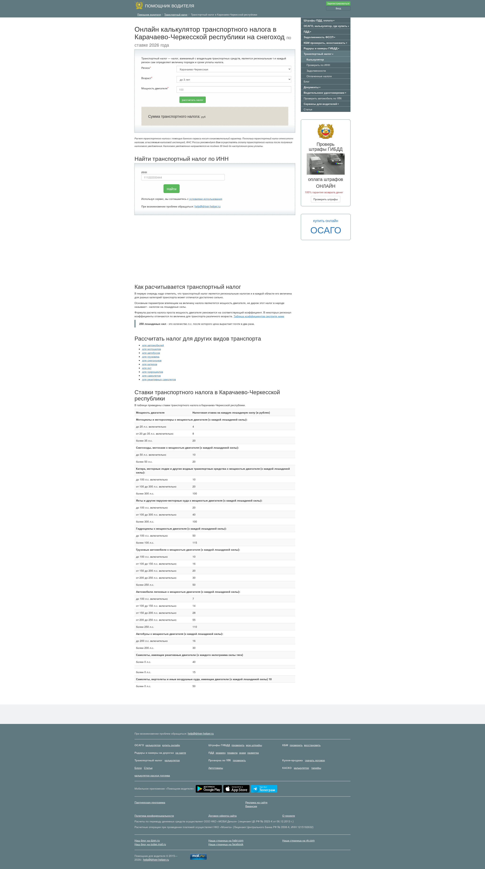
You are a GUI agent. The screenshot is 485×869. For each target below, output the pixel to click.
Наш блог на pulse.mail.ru (150, 844)
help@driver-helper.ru (208, 206)
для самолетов (151, 375)
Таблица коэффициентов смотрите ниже (259, 316)
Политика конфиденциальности (154, 815)
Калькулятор (315, 59)
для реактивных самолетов (159, 379)
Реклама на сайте (256, 802)
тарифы (316, 768)
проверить (238, 745)
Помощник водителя (169, 5)
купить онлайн (171, 745)
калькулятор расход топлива (152, 775)
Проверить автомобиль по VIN (322, 98)
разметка (253, 752)
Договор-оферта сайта (222, 815)
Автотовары (215, 768)
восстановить (312, 745)
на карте (180, 752)
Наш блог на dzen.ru (147, 840)
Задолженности (316, 70)
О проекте (288, 815)
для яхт (146, 368)
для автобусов (151, 353)
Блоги (138, 768)
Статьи (308, 109)
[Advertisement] (215, 249)
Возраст (146, 78)
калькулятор (153, 745)
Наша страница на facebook (225, 844)
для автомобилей (153, 345)
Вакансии (251, 806)
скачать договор (315, 760)
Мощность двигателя (154, 88)
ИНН (144, 172)
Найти (171, 188)
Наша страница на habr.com (225, 840)
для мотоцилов (151, 349)
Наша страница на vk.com (298, 840)
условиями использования (205, 199)
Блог (306, 81)
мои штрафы (254, 745)
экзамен (221, 752)
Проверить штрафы (325, 199)
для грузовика (150, 356)
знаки (242, 752)
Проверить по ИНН (318, 65)
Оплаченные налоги (319, 76)
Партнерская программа (150, 802)
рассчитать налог (192, 100)
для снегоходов (151, 360)
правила (232, 752)
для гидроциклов (152, 372)
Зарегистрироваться (338, 3)
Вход (338, 8)
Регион (145, 68)
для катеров (149, 364)
